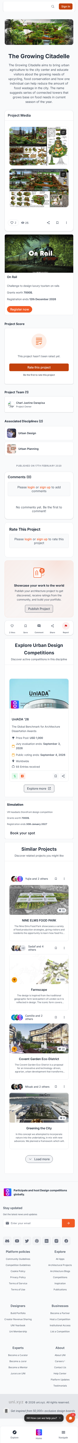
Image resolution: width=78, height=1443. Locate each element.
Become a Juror (18, 1361)
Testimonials (60, 1385)
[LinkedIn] (46, 1241)
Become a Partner (60, 1313)
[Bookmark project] (25, 626)
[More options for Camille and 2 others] (64, 1017)
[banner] (39, 275)
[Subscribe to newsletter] (68, 1223)
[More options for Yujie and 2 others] (64, 879)
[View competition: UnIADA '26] (39, 694)
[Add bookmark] (56, 776)
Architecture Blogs (60, 1271)
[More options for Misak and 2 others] (64, 1086)
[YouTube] (17, 1241)
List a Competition (60, 1331)
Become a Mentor (18, 1367)
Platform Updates (60, 1379)
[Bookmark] (57, 223)
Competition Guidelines (18, 1264)
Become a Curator (18, 1355)
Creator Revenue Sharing (18, 1319)
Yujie (28, 878)
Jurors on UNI (18, 1373)
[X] (27, 1241)
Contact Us (60, 1367)
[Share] (48, 223)
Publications (60, 1289)
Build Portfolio (18, 1313)
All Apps (60, 1258)
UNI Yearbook (18, 1325)
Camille (30, 1015)
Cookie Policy (18, 1271)
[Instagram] (56, 1241)
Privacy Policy (18, 1277)
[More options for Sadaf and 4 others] (64, 948)
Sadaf (32, 946)
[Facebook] (66, 1241)
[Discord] (7, 1241)
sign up (42, 539)
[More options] (66, 223)
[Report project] (66, 626)
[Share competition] (63, 776)
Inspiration (60, 1283)
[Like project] (12, 626)
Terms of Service (18, 1283)
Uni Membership (18, 1331)
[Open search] (53, 6)
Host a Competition (60, 1319)
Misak (29, 1086)
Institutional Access (60, 1325)
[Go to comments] (39, 626)
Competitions (60, 1277)
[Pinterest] (37, 1241)
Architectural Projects (60, 1264)
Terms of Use (18, 1289)
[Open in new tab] (63, 132)
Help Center (60, 1373)
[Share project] (52, 626)
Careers (59, 1361)
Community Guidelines (18, 1258)
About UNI (60, 1355)
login (28, 539)
